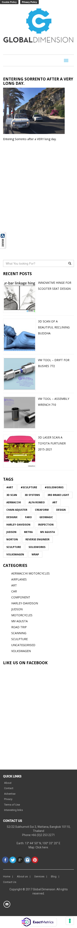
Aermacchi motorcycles (30, 573)
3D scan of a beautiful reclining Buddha (54, 327)
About (7, 782)
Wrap (35, 554)
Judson (11, 532)
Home (6, 876)
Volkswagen (15, 554)
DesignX (11, 517)
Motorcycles (21, 615)
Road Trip (19, 627)
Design (61, 510)
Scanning (18, 633)
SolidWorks (37, 547)
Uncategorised (23, 645)
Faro (28, 517)
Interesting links (13, 810)
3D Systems (32, 495)
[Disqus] (38, 199)
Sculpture (13, 547)
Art (54, 502)
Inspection (46, 524)
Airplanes (19, 579)
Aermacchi (13, 502)
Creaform (42, 510)
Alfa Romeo (37, 502)
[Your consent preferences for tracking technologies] (70, 921)
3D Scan (11, 495)
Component (20, 597)
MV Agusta (47, 532)
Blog (53, 876)
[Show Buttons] (3, 240)
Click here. (42, 847)
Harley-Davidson (18, 524)
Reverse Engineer (37, 539)
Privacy (8, 799)
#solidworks (54, 487)
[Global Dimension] (38, 26)
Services (39, 876)
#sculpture (29, 487)
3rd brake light (58, 495)
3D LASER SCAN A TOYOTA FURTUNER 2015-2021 (52, 443)
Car (14, 591)
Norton (12, 539)
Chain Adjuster (16, 510)
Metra (28, 532)
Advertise (9, 793)
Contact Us (9, 882)
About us (22, 876)
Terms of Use (12, 804)
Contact (8, 788)
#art (9, 487)
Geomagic (46, 517)
